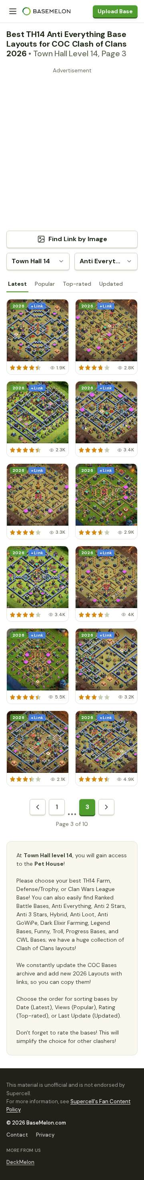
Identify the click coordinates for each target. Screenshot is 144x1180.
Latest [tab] (17, 283)
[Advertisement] (72, 148)
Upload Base (115, 11)
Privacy (45, 1134)
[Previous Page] (38, 807)
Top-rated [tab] (77, 283)
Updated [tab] (111, 283)
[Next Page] (106, 807)
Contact (17, 1134)
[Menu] (12, 11)
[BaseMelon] (46, 11)
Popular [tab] (45, 283)
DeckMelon (20, 1162)
